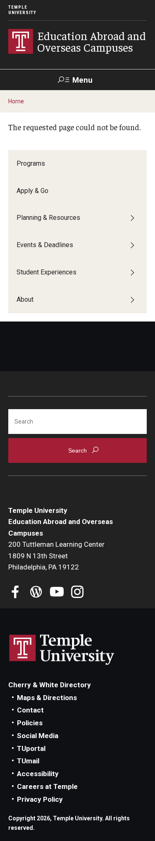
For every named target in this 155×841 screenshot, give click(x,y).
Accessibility (38, 774)
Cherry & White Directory (49, 685)
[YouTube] (57, 593)
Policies (30, 723)
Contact (30, 710)
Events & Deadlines (45, 245)
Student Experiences (46, 272)
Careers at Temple (47, 786)
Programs (31, 163)
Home (16, 101)
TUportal (31, 748)
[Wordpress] (36, 593)
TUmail (28, 761)
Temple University (22, 10)
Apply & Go (32, 191)
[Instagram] (77, 593)
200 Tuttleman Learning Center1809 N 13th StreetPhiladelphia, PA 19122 (56, 555)
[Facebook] (15, 593)
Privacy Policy (40, 799)
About (25, 299)
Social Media (37, 735)
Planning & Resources (48, 218)
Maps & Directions (47, 697)
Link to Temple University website (62, 649)
